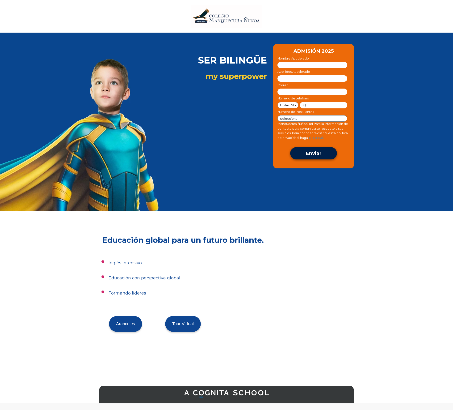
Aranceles (125, 323)
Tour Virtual (183, 323)
